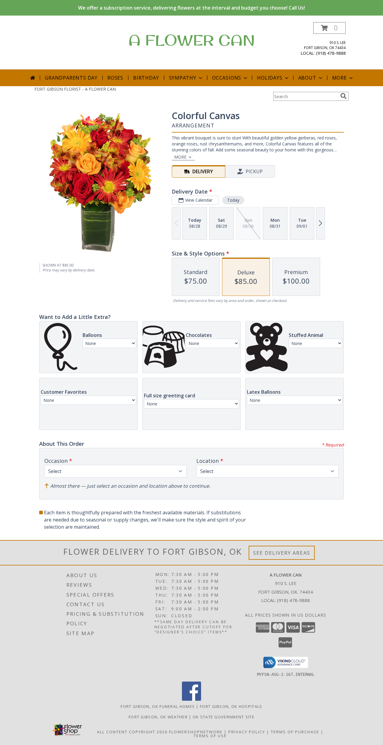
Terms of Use (210, 735)
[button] (329, 28)
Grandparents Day (71, 77)
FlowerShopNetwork (196, 732)
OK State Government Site (223, 717)
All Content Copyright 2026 (132, 732)
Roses (115, 77)
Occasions (226, 77)
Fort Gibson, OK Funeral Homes (158, 706)
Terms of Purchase (295, 732)
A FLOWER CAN (191, 40)
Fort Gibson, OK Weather (158, 717)
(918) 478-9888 (331, 53)
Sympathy (182, 77)
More (339, 77)
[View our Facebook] (191, 699)
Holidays (269, 77)
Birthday (146, 77)
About (307, 77)
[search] (343, 96)
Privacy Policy (246, 732)
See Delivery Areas (281, 552)
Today (233, 200)
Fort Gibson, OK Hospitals (231, 706)
